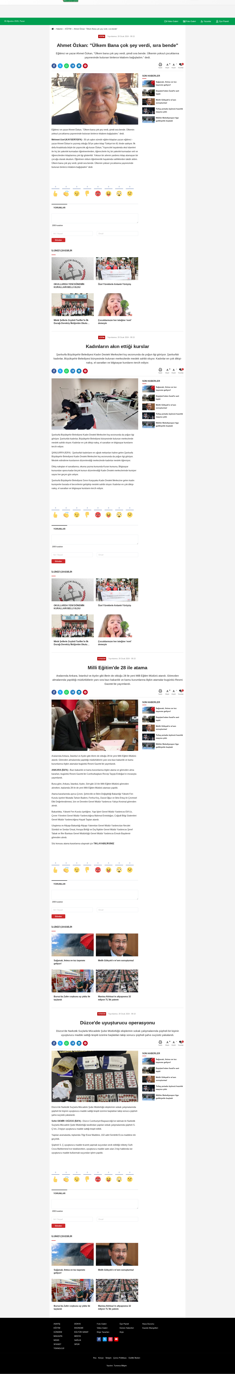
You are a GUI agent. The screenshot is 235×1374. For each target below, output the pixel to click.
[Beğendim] (55, 189)
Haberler (59, 29)
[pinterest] (85, 65)
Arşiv (122, 1332)
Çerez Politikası (120, 1358)
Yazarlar (207, 21)
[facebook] (54, 65)
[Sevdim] (77, 189)
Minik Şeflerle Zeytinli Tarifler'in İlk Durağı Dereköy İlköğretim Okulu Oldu (71, 322)
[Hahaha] (108, 189)
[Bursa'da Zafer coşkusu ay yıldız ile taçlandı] (73, 981)
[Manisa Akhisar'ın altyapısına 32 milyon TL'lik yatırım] (117, 981)
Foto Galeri (190, 21)
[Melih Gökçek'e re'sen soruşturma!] (117, 944)
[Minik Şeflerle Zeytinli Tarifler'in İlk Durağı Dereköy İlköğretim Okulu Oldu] (73, 304)
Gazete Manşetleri (150, 1328)
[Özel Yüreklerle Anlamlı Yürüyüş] (117, 268)
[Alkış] (66, 189)
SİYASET (57, 1344)
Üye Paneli (223, 21)
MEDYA (77, 1336)
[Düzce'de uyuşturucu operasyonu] (95, 1076)
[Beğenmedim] (87, 189)
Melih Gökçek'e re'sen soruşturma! (116, 960)
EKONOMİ (78, 1328)
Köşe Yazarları (103, 1332)
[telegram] (72, 65)
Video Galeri (172, 21)
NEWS (56, 1340)
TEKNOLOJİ (59, 1348)
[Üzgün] (130, 189)
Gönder (58, 240)
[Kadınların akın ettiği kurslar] (95, 404)
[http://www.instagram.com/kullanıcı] (110, 1339)
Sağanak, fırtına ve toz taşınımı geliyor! (69, 962)
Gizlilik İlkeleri (134, 1358)
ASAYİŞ (57, 1324)
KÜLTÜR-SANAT (81, 1332)
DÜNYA (77, 1324)
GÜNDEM (58, 1332)
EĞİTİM (68, 29)
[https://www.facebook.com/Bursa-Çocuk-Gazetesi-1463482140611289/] (99, 1339)
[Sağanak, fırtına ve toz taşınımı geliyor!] (73, 944)
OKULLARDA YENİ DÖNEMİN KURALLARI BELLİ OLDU (69, 285)
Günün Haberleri (127, 1328)
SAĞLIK (77, 1340)
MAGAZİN (58, 1336)
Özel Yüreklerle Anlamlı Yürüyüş (114, 284)
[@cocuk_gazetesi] (105, 1339)
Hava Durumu (148, 1324)
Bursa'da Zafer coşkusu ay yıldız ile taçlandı (72, 998)
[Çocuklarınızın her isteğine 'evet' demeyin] (117, 304)
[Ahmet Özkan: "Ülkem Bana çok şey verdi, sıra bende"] (95, 99)
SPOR (77, 1344)
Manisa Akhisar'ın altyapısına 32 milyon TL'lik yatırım (114, 998)
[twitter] (60, 65)
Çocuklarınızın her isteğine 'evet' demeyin (115, 321)
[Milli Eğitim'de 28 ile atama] (95, 725)
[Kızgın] (98, 189)
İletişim (109, 1358)
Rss (94, 1358)
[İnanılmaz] (119, 189)
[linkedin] (79, 65)
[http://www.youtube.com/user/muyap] (116, 1339)
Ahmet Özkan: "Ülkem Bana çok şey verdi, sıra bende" (95, 29)
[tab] (59, 207)
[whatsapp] (66, 65)
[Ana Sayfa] (53, 29)
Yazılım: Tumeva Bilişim (116, 1366)
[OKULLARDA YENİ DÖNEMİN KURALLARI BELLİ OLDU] (73, 268)
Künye (101, 1358)
